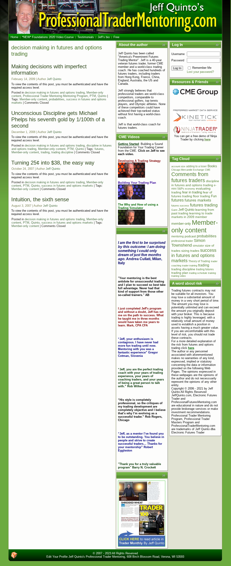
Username (178, 54)
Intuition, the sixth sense (40, 199)
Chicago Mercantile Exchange (187, 169)
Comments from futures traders (189, 177)
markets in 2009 (182, 217)
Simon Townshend (188, 242)
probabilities (56, 99)
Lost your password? (200, 71)
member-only (181, 223)
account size (178, 166)
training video (178, 276)
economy (190, 188)
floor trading (201, 196)
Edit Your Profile (57, 556)
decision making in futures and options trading (55, 92)
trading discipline (62, 152)
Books (212, 166)
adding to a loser (196, 166)
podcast (190, 236)
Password (177, 60)
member (201, 217)
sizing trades (190, 250)
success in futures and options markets (67, 185)
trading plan (179, 273)
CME (207, 169)
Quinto (102, 96)
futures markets (198, 200)
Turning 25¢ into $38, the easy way (52, 163)
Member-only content (33, 99)
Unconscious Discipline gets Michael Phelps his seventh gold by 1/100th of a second (58, 119)
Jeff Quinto (54, 79)
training (212, 273)
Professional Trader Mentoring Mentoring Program (55, 96)
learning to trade (201, 213)
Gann (174, 210)
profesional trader (182, 241)
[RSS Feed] (14, 555)
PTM (93, 96)
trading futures (205, 269)
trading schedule (198, 273)
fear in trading (192, 192)
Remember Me (201, 67)
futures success (180, 205)
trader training (189, 265)
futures (99, 149)
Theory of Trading (199, 261)
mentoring (177, 236)
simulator (198, 245)
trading (45, 152)
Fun (214, 196)
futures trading (204, 205)
